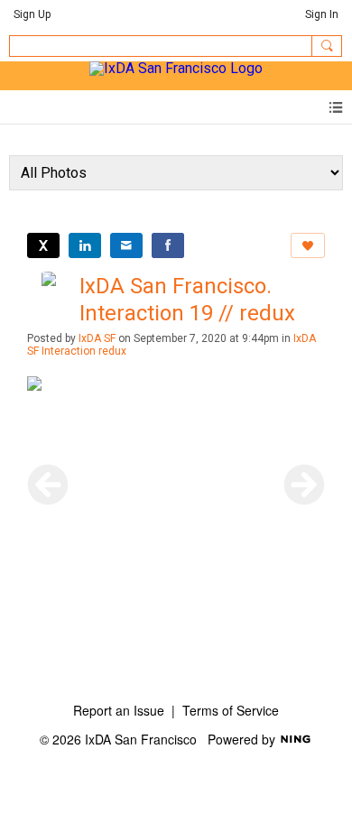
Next (304, 484)
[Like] (308, 245)
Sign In (321, 14)
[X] (43, 245)
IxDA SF (97, 338)
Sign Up (32, 14)
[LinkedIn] (85, 245)
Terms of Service (230, 710)
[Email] (126, 245)
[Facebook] (168, 245)
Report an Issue (118, 710)
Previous (48, 484)
